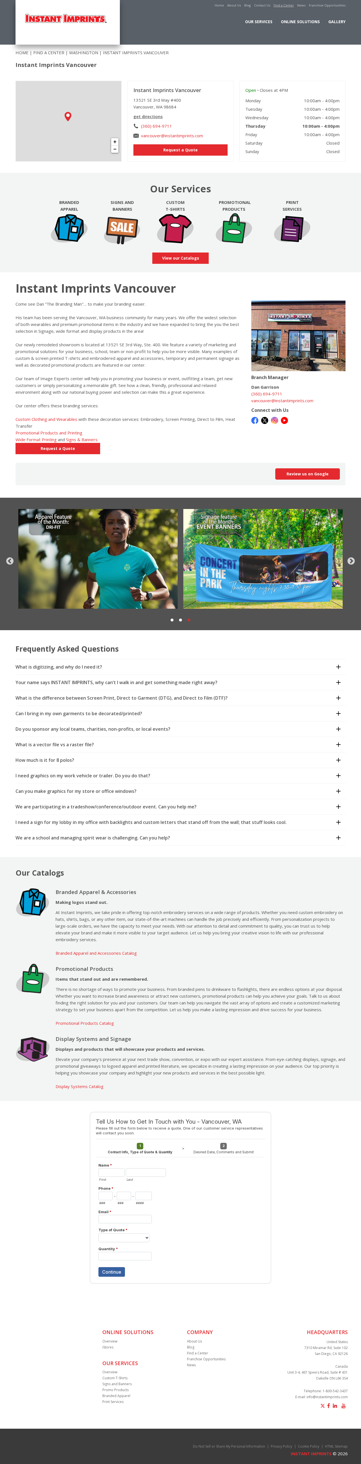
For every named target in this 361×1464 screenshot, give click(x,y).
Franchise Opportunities (327, 5)
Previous (8, 560)
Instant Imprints (311, 1453)
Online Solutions (300, 21)
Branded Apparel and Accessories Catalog (96, 953)
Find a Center (284, 5)
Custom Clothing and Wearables (46, 419)
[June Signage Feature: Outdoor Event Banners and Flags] (98, 559)
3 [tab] (189, 620)
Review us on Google (308, 474)
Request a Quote (180, 150)
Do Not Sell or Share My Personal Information (229, 1446)
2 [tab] (180, 620)
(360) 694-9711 (156, 126)
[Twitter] (264, 420)
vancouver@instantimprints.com (172, 135)
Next (350, 560)
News (301, 5)
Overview (109, 1341)
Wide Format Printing (36, 439)
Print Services (113, 1401)
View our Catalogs (180, 258)
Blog (247, 5)
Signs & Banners (82, 439)
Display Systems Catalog (80, 1086)
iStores (107, 1347)
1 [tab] (172, 620)
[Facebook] (254, 420)
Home (219, 5)
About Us (234, 5)
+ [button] (114, 142)
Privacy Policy (281, 1446)
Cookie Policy (308, 1446)
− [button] (114, 149)
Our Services (258, 21)
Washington (83, 52)
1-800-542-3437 (335, 1391)
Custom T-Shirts (114, 1378)
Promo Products (115, 1389)
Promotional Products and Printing (49, 433)
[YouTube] (284, 420)
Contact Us (262, 5)
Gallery (336, 21)
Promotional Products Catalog (85, 1023)
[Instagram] (274, 420)
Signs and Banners (117, 1384)
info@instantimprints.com (327, 1397)
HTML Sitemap (336, 1446)
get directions (148, 116)
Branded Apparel (116, 1395)
